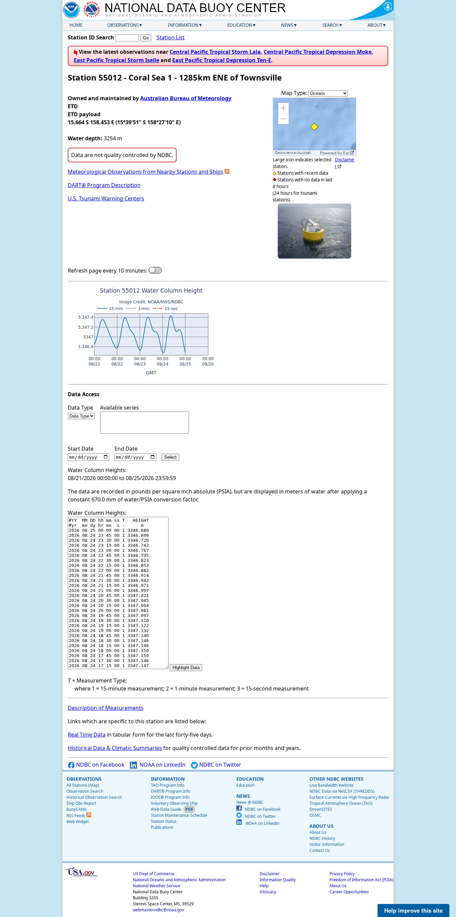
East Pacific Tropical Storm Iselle (116, 60)
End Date (126, 448)
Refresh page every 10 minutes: (107, 270)
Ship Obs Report (81, 803)
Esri (346, 153)
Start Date (80, 448)
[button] (283, 108)
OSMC (315, 815)
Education (239, 25)
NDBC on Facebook (100, 764)
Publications (162, 827)
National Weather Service (156, 886)
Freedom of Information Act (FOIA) (361, 880)
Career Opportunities (349, 892)
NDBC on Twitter (219, 764)
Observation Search (84, 791)
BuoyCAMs (76, 809)
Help (264, 886)
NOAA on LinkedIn (162, 764)
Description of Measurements (106, 708)
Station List (171, 37)
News (287, 25)
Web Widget (77, 821)
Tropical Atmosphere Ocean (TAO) (341, 803)
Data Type (80, 407)
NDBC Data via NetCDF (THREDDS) (342, 791)
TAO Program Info (167, 785)
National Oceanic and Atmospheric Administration (179, 880)
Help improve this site (413, 910)
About (375, 25)
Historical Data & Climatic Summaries (115, 748)
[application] (314, 127)
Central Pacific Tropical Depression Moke (318, 51)
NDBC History (322, 838)
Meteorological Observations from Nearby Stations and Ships (145, 171)
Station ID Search (91, 37)
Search (330, 25)
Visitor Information (326, 844)
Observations (123, 25)
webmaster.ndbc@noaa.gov (158, 910)
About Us (317, 832)
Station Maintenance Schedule (179, 815)
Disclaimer (270, 874)
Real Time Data (86, 734)
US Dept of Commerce (154, 874)
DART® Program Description (104, 185)
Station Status (164, 821)
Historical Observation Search (94, 797)
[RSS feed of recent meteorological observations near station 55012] (227, 171)
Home (75, 25)
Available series (119, 407)
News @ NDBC (250, 802)
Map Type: (294, 93)
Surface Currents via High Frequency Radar (349, 797)
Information (183, 25)
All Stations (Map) (82, 785)
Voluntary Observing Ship (174, 803)
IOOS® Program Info (170, 797)
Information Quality (278, 880)
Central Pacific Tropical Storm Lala (215, 51)
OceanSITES (320, 809)
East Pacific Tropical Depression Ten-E (221, 60)
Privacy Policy (342, 874)
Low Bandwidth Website (331, 785)
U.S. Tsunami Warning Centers (106, 198)
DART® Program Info (170, 791)
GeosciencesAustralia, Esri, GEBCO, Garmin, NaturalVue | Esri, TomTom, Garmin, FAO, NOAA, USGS (296, 152)
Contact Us (319, 850)
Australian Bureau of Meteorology (185, 98)
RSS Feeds (76, 815)
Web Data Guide (166, 809)
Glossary (268, 892)
